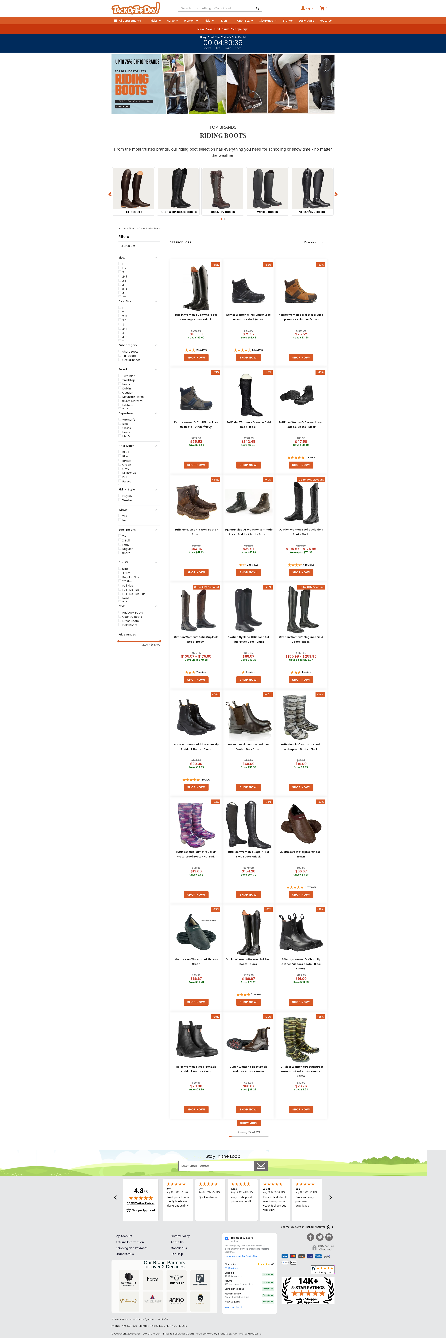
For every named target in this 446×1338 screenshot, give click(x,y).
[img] (141, 1198)
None (125, 545)
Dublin (126, 389)
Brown (126, 461)
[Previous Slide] (110, 194)
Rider (131, 228)
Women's (128, 420)
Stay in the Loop (223, 1156)
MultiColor (129, 473)
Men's (126, 436)
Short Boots (130, 352)
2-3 (124, 277)
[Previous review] (115, 1197)
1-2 (124, 268)
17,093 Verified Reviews (141, 1203)
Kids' (125, 424)
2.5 (124, 281)
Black (126, 452)
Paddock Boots (132, 613)
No (124, 520)
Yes (124, 516)
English (127, 496)
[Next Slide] (336, 194)
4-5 (125, 337)
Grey (125, 469)
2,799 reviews (231, 1268)
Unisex (126, 428)
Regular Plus (130, 577)
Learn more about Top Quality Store (241, 1256)
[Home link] (122, 229)
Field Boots (129, 625)
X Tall (126, 541)
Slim (125, 569)
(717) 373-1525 (129, 1326)
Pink (125, 477)
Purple (126, 481)
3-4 (124, 289)
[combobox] (220, 8)
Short (126, 553)
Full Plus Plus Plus (133, 594)
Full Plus (127, 586)
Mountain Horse (133, 397)
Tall (124, 536)
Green (126, 465)
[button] (221, 219)
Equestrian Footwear (149, 228)
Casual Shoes (131, 360)
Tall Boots (129, 356)
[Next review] (330, 1197)
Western (128, 500)
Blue (125, 456)
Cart (329, 8)
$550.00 (154, 644)
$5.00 (144, 644)
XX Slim (127, 581)
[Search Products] (257, 8)
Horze (126, 384)
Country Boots (132, 617)
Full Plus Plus (130, 590)
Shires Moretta (132, 401)
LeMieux (127, 405)
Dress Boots (130, 621)
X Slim (126, 573)
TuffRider (128, 376)
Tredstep (128, 380)
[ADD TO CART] (196, 357)
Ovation (127, 393)
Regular (127, 549)
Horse (126, 432)
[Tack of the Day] (136, 8)
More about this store (235, 1307)
